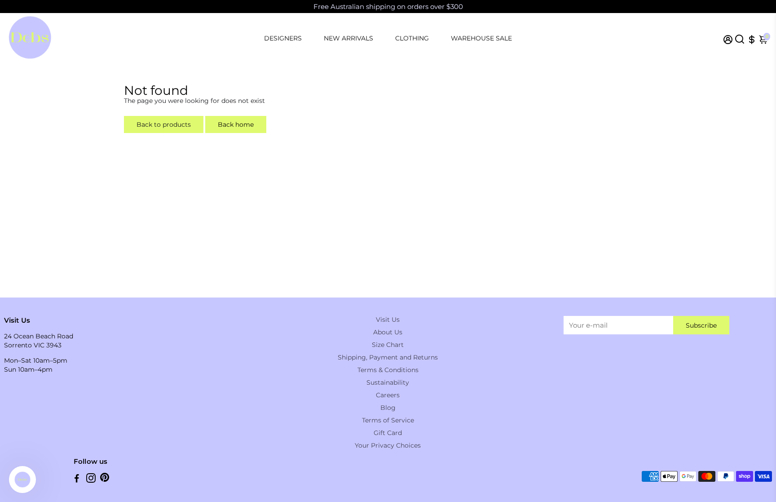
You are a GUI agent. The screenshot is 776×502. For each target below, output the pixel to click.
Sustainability (387, 382)
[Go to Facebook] (77, 479)
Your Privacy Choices (388, 445)
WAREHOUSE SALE (481, 38)
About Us (387, 332)
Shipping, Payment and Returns (388, 357)
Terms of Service (388, 420)
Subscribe (701, 325)
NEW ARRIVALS (348, 38)
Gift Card (388, 432)
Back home (236, 124)
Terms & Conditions (388, 369)
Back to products (164, 124)
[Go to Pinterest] (104, 479)
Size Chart (388, 344)
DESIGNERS (283, 38)
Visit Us (388, 319)
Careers (388, 395)
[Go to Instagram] (91, 479)
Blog (388, 407)
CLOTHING (412, 38)
